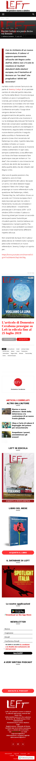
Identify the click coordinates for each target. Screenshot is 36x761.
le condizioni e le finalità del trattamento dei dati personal (18, 647)
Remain (21, 353)
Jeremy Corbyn (15, 89)
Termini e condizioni (18, 739)
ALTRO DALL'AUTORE (18, 403)
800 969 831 (16, 732)
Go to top (31, 273)
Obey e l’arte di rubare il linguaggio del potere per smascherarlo (23, 425)
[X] (10, 43)
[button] (3, 14)
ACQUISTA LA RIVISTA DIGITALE (18, 501)
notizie (7, 28)
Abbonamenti (8, 753)
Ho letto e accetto (18, 647)
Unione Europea (12, 355)
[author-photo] (18, 386)
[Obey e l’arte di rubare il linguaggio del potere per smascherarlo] (6, 425)
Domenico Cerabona (8, 36)
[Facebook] (4, 43)
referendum (6, 353)
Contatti (12, 755)
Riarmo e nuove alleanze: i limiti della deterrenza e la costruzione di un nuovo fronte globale (23, 414)
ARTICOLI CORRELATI (18, 400)
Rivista (16, 28)
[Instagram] (18, 744)
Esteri (7, 18)
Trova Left (23, 753)
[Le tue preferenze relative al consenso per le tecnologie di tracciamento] (26, 758)
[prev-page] (3, 442)
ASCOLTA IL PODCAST (18, 691)
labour (12, 351)
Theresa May (28, 353)
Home (2, 18)
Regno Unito (14, 353)
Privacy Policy (18, 741)
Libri (29, 753)
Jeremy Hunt (6, 351)
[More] (23, 43)
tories (4, 355)
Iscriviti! (18, 653)
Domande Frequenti (21, 755)
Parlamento (25, 351)
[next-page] (6, 442)
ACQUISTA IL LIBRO (18, 552)
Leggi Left (16, 753)
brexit (17, 349)
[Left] (18, 6)
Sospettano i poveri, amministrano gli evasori (21, 434)
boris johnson (10, 349)
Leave (17, 351)
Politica (11, 28)
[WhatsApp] (17, 43)
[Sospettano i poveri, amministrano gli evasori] (6, 434)
